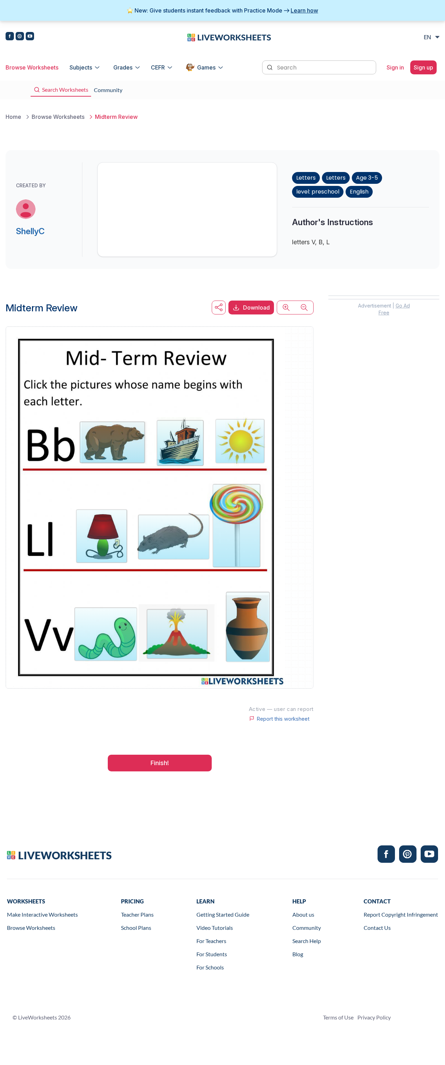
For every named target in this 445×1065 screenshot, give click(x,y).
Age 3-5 (367, 178)
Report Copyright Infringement (401, 914)
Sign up (423, 67)
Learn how (304, 10)
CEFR (158, 67)
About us (303, 914)
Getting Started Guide (222, 914)
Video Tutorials (214, 927)
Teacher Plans (137, 914)
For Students (211, 954)
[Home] (229, 36)
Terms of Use (338, 1017)
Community (306, 927)
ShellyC (30, 231)
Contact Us (377, 927)
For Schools (210, 967)
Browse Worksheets (32, 67)
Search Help (306, 940)
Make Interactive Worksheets (42, 914)
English (359, 192)
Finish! (160, 763)
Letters (306, 178)
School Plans (136, 927)
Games (206, 67)
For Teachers (211, 940)
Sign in (395, 67)
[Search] (270, 66)
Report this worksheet (283, 718)
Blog (297, 954)
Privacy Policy (374, 1017)
